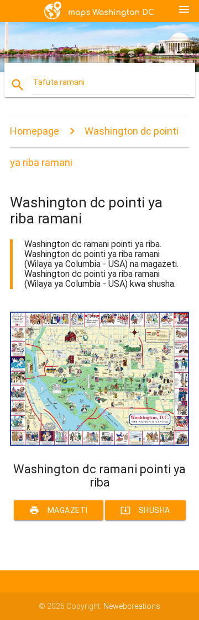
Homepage (34, 131)
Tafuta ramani (59, 82)
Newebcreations (131, 606)
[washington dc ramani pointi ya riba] (99, 443)
